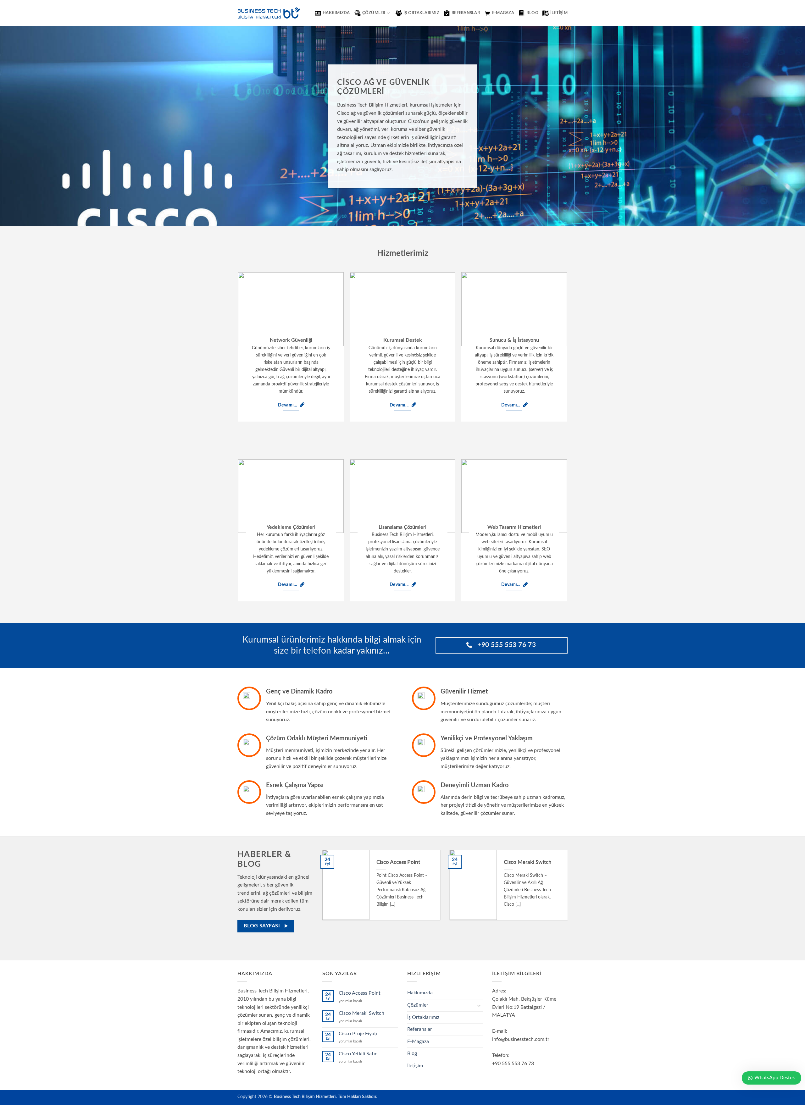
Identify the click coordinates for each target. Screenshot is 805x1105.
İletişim (559, 13)
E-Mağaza (418, 1041)
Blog (532, 13)
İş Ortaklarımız (421, 13)
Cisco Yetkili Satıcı (359, 1053)
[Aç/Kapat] (479, 1005)
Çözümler (374, 13)
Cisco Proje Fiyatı (358, 1033)
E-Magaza (503, 13)
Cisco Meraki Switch (528, 862)
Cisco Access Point (398, 862)
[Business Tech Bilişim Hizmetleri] (268, 13)
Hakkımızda (336, 13)
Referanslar (466, 13)
